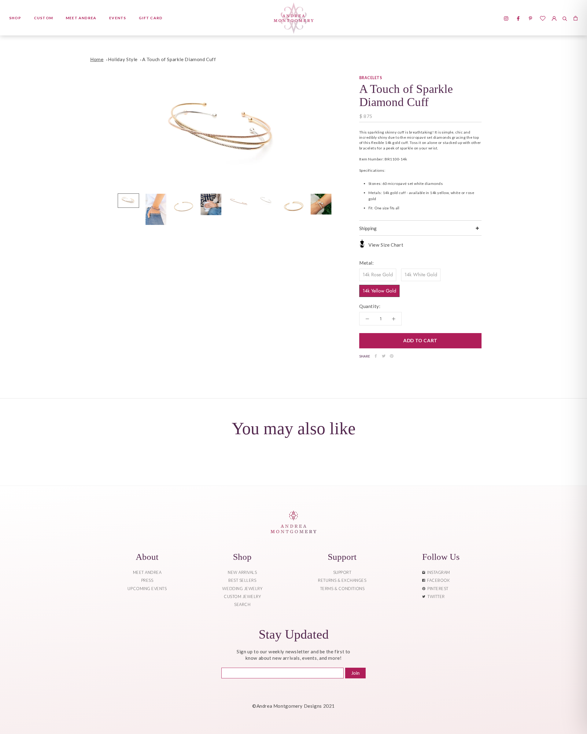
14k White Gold (420, 274)
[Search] (565, 17)
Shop (15, 18)
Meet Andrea (81, 18)
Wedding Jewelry (242, 588)
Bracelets (370, 77)
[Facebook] (376, 356)
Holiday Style (123, 59)
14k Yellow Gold (379, 290)
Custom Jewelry (242, 596)
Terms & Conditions (342, 588)
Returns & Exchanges (342, 580)
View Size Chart (385, 244)
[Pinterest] (391, 356)
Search (242, 604)
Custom (43, 18)
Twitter (435, 596)
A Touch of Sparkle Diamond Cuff (179, 59)
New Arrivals (242, 572)
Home (96, 59)
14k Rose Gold (378, 274)
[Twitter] (384, 356)
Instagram (437, 572)
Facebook (437, 580)
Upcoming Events (147, 588)
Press (147, 580)
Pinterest (437, 588)
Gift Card (150, 18)
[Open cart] (575, 17)
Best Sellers (242, 580)
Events (117, 18)
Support (342, 572)
